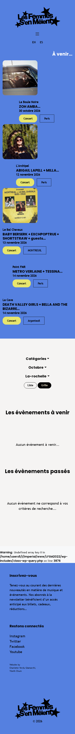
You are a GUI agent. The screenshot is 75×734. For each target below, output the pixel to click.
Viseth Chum (16, 671)
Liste (30, 385)
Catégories (36, 358)
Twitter (15, 641)
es (41, 42)
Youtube (16, 652)
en (34, 42)
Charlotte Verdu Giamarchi (22, 668)
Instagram (17, 636)
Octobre (35, 367)
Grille (44, 385)
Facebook (17, 646)
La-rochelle (35, 376)
